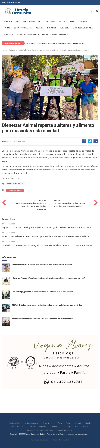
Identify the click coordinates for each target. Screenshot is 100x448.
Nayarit (83, 21)
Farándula (64, 28)
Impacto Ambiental (60, 34)
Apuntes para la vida (83, 28)
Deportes (51, 28)
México (62, 21)
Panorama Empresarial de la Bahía (32, 34)
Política (39, 28)
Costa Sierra (49, 21)
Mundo (7, 28)
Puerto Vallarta (11, 21)
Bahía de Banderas (31, 21)
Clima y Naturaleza (23, 28)
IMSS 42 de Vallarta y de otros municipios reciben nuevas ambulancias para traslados (60, 43)
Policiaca (8, 34)
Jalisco (72, 21)
